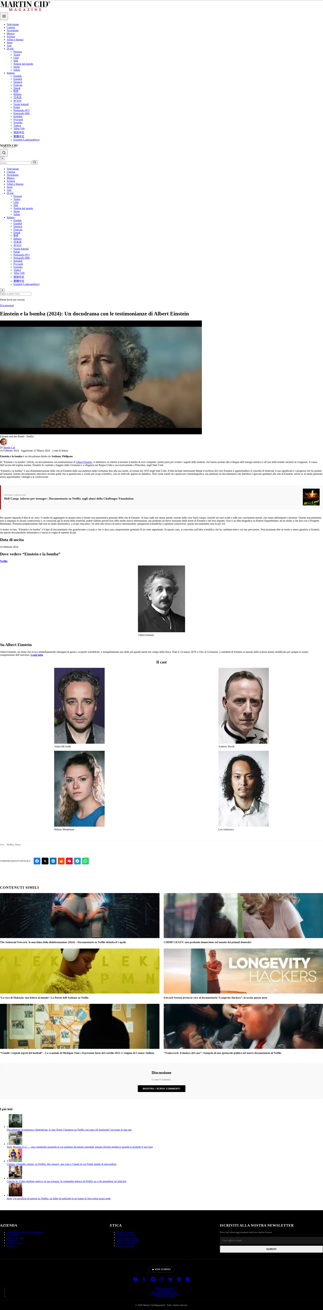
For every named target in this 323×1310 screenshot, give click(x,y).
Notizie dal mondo (23, 63)
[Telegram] (188, 1279)
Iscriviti (271, 1249)
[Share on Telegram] (77, 861)
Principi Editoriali (125, 1232)
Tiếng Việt (19, 128)
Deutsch (17, 82)
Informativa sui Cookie (165, 1292)
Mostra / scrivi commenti (161, 1088)
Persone (17, 51)
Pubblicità (11, 1240)
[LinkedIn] (153, 1279)
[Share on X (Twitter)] (45, 861)
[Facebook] (135, 1279)
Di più (10, 48)
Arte (9, 45)
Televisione (13, 24)
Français (17, 85)
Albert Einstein (84, 462)
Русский (18, 119)
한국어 (17, 100)
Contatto (11, 1245)
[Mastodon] (179, 1279)
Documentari (7, 305)
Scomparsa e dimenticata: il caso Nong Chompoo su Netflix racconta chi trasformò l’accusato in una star (76, 1129)
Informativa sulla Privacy (165, 1294)
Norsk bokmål (21, 104)
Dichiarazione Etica (126, 1235)
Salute (16, 69)
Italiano (11, 72)
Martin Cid (9, 447)
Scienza (11, 36)
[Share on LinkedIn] (53, 861)
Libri (16, 57)
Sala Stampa (13, 1235)
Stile (15, 60)
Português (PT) (21, 110)
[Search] (4, 153)
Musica (10, 33)
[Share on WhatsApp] (85, 861)
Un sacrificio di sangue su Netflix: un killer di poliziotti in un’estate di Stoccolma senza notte (62, 1198)
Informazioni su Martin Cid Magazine (25, 1232)
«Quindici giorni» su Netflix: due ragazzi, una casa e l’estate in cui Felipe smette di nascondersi (66, 1164)
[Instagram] (161, 1279)
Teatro (16, 54)
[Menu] (4, 16)
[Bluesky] (170, 1279)
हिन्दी (15, 91)
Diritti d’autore (165, 1296)
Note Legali (165, 1290)
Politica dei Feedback (127, 1243)
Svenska (17, 122)
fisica (18, 844)
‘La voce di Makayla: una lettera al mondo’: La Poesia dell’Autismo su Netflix (44, 997)
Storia (16, 66)
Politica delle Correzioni (128, 1240)
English (17, 76)
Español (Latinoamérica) (26, 139)
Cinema (11, 27)
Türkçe (17, 125)
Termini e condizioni (164, 1288)
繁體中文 (18, 136)
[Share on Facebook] (37, 861)
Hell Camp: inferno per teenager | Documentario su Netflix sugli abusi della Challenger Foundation (69, 498)
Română (17, 116)
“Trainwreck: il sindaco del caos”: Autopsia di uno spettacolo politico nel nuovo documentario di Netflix (222, 1053)
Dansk (16, 88)
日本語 (17, 97)
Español (17, 79)
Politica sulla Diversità (127, 1237)
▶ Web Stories (161, 1269)
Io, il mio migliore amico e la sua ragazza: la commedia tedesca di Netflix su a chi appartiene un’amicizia (71, 1181)
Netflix (4, 561)
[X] (144, 1279)
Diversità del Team (126, 1245)
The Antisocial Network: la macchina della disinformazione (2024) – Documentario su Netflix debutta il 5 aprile (63, 942)
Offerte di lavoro (15, 1243)
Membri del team (15, 1237)
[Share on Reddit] (61, 861)
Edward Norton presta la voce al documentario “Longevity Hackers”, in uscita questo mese (215, 997)
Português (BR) (21, 113)
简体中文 (18, 132)
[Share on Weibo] (69, 861)
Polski (16, 107)
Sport (9, 42)
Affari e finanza (15, 39)
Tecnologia (13, 30)
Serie (9, 1146)
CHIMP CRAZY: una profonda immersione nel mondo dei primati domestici (207, 942)
